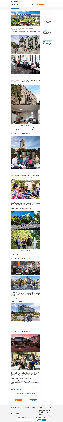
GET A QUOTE (18, 400)
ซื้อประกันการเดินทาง (41, 4)
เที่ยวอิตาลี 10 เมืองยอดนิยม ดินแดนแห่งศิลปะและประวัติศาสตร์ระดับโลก (47, 31)
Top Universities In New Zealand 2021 (16, 389)
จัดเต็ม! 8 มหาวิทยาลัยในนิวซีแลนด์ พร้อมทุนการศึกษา (22, 28)
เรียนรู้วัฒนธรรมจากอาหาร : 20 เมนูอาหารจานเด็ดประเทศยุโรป (47, 25)
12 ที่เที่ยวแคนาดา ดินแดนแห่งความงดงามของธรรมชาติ (47, 36)
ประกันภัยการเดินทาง (29, 382)
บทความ (21, 4)
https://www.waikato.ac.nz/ (27, 321)
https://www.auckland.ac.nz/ (27, 169)
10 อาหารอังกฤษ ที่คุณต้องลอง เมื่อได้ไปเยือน (47, 20)
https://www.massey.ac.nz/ (27, 125)
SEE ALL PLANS (33, 400)
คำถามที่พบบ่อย (29, 4)
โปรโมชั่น (18, 4)
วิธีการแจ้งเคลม (34, 4)
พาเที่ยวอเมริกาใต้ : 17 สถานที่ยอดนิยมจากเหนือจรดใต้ (47, 42)
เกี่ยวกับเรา (24, 4)
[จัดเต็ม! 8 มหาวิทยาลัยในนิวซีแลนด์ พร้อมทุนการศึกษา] (25, 18)
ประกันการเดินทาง (13, 4)
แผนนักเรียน (26, 410)
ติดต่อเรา (33, 411)
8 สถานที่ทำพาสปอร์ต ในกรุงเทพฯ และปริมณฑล (47, 14)
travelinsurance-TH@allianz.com (16, 413)
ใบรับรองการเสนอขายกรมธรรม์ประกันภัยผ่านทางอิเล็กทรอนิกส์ (42, 411)
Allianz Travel (18, 29)
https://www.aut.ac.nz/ (27, 250)
